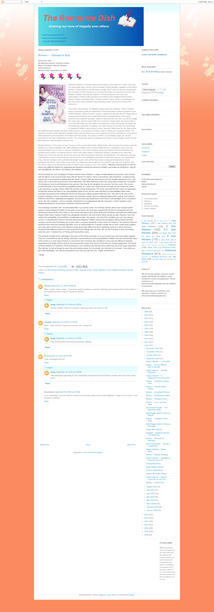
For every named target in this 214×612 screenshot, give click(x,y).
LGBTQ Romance (167, 254)
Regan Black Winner (154, 429)
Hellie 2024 (152, 247)
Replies (50, 300)
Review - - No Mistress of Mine (158, 395)
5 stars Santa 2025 (165, 242)
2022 (146, 325)
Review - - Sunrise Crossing (157, 455)
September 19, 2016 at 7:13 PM (68, 338)
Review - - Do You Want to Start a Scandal (156, 366)
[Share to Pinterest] (86, 266)
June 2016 (151, 493)
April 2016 (151, 500)
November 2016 (153, 352)
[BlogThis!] (79, 266)
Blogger (131, 595)
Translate (160, 93)
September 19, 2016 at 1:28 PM (68, 304)
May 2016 (151, 497)
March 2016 (151, 504)
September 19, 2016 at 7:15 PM (68, 372)
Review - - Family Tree (155, 482)
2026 (146, 312)
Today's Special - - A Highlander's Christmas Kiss (158, 377)
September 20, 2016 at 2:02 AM (67, 392)
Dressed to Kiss (86, 270)
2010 (146, 531)
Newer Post (44, 445)
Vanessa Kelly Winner (154, 470)
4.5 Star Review (50, 270)
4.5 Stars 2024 (165, 233)
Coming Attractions (153, 464)
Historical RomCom (153, 251)
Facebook (145, 148)
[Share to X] (81, 266)
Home (88, 445)
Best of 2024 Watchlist (149, 245)
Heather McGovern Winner (156, 474)
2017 (146, 342)
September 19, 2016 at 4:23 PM (64, 322)
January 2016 (152, 510)
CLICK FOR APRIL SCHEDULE (154, 55)
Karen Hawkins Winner (155, 467)
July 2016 (151, 490)
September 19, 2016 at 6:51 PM (59, 356)
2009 (146, 535)
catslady (47, 322)
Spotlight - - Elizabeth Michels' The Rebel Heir (158, 434)
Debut (163, 245)
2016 (146, 345)
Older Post (131, 445)
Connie (47, 286)
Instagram (146, 152)
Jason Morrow (112, 595)
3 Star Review (161, 223)
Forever (172, 245)
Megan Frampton (119, 270)
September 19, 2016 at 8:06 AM (63, 286)
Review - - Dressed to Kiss (156, 399)
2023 (146, 322)
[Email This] (77, 266)
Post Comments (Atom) (93, 452)
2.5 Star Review (162, 221)
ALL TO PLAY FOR (149, 72)
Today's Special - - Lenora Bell (158, 361)
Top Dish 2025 (157, 259)
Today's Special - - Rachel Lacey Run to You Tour (156, 478)
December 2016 (153, 348)
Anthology (61, 270)
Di (45, 356)
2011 (146, 528)
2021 (146, 328)
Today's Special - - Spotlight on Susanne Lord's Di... (158, 459)
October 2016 (152, 355)
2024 (146, 318)
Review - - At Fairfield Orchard (158, 392)
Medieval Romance (159, 257)
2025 (146, 315)
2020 (146, 332)
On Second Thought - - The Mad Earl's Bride (157, 409)
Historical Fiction (169, 247)
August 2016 (152, 487)
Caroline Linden (72, 270)
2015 (146, 515)
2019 (146, 335)
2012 (146, 525)
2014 (146, 518)
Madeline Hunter (105, 270)
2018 (146, 339)
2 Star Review (147, 221)
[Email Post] (72, 266)
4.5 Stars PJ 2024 (151, 236)
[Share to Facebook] (84, 266)
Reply (46, 295)
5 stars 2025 (164, 240)
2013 (146, 521)
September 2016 (153, 359)
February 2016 (153, 507)
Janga (95, 270)
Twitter (144, 155)
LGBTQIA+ (145, 257)
